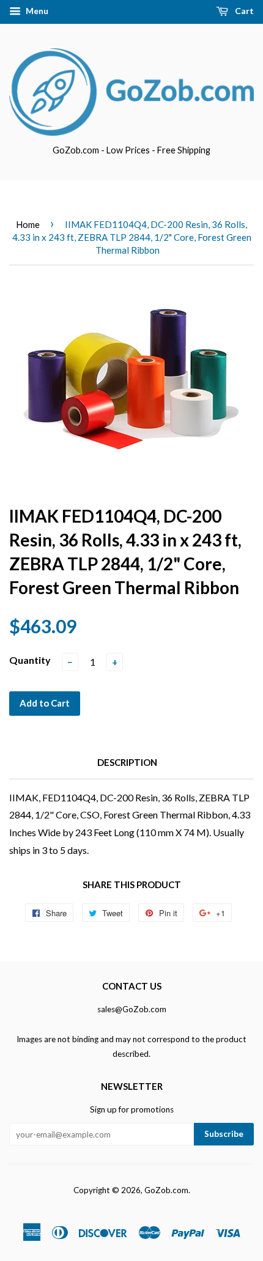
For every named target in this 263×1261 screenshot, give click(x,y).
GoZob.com (166, 1190)
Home (28, 224)
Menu (36, 11)
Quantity (30, 660)
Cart (243, 11)
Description (127, 762)
